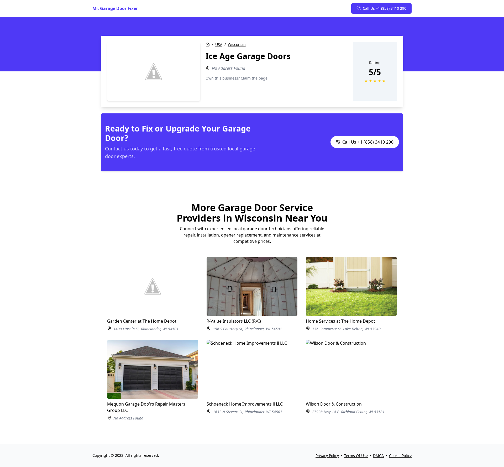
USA (218, 44)
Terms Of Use (356, 455)
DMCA (378, 455)
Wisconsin (237, 44)
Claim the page (254, 78)
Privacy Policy (327, 455)
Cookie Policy (400, 455)
